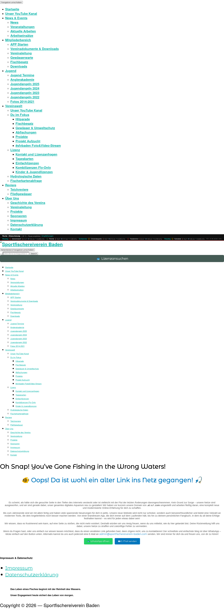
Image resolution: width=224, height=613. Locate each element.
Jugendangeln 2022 (24, 97)
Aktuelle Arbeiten (23, 31)
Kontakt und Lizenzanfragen (36, 154)
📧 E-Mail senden (127, 541)
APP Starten (19, 44)
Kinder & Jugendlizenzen (34, 172)
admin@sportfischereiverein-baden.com (123, 534)
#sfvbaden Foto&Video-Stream (38, 145)
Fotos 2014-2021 (22, 101)
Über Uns (12, 198)
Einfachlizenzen (27, 163)
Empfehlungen (47, 236)
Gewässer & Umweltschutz (35, 128)
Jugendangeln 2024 (24, 88)
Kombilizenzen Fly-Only (33, 167)
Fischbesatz (19, 62)
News (14, 22)
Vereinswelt (13, 106)
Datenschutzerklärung (26, 224)
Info (220, 239)
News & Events (16, 18)
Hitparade (23, 119)
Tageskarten (24, 158)
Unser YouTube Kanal (21, 13)
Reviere (10, 185)
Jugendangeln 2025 (24, 84)
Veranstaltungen (22, 26)
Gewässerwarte (21, 57)
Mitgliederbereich (18, 40)
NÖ (207, 239)
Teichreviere (19, 189)
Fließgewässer (21, 194)
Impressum (18, 220)
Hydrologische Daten (25, 176)
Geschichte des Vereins (27, 202)
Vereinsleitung (21, 53)
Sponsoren (18, 216)
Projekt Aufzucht (28, 141)
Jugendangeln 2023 (24, 92)
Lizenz (15, 150)
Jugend (10, 70)
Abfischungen (26, 132)
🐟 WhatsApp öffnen (98, 541)
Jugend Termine (22, 75)
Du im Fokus (19, 114)
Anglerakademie (22, 79)
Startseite (12, 9)
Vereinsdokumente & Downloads (34, 48)
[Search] (1, 254)
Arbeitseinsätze (21, 35)
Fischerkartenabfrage (26, 180)
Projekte (22, 136)
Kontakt (16, 229)
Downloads (18, 66)
